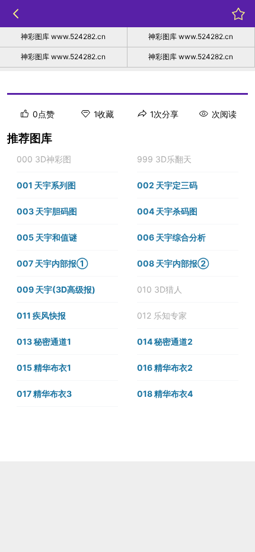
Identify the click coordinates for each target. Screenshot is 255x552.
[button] (67, 159)
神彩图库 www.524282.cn (63, 36)
